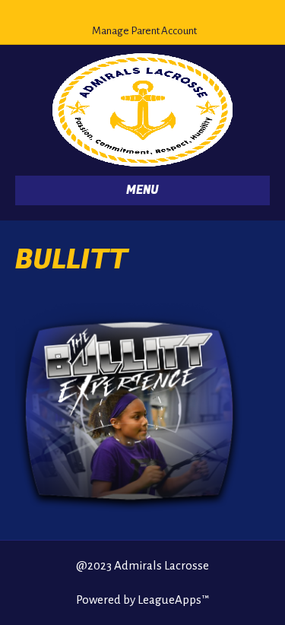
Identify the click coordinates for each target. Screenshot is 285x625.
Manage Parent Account (144, 30)
